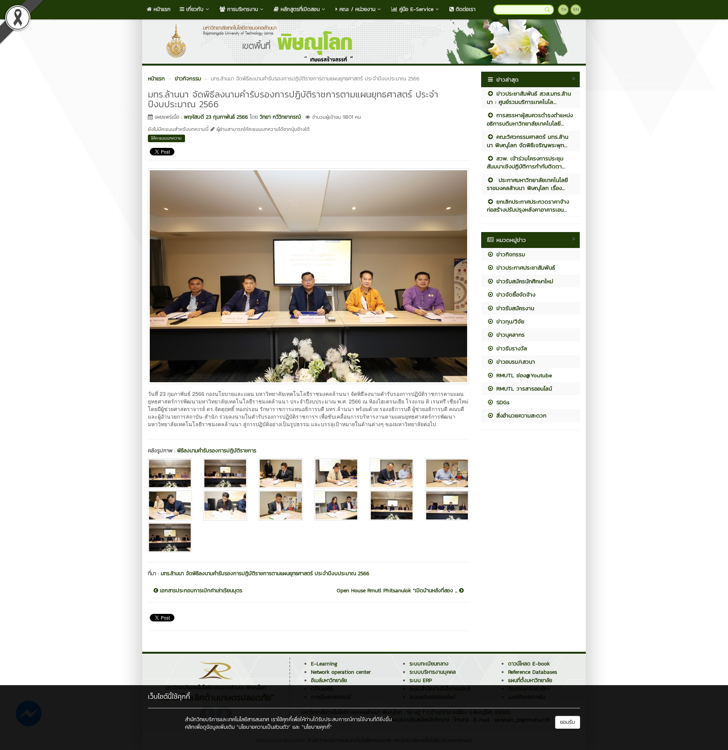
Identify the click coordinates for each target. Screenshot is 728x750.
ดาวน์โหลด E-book (529, 664)
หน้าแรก (161, 9)
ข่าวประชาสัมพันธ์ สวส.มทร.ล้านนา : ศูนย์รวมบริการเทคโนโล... (529, 97)
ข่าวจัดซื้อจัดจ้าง (514, 294)
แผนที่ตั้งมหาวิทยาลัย (530, 680)
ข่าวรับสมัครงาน (514, 308)
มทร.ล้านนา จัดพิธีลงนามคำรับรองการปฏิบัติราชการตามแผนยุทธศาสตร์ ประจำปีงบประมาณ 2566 (265, 573)
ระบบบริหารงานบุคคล (433, 672)
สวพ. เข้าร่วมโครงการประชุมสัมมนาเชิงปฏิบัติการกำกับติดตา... (526, 162)
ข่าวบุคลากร (509, 334)
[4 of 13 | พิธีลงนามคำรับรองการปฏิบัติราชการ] (336, 473)
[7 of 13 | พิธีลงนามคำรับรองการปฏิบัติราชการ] (170, 505)
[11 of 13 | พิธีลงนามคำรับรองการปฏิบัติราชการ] (392, 505)
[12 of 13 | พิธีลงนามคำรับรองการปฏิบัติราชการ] (447, 505)
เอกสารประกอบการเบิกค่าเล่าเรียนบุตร (200, 591)
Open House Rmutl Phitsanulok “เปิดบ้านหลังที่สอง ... (398, 591)
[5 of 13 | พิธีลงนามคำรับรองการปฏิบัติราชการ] (392, 473)
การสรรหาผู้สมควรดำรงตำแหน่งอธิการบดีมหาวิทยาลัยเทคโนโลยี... (530, 119)
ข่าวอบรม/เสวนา (514, 361)
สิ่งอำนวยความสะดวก (520, 415)
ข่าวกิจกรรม (509, 254)
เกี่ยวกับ (194, 9)
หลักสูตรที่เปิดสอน (299, 9)
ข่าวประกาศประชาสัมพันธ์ (524, 267)
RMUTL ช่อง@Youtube (523, 375)
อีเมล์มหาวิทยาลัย (329, 680)
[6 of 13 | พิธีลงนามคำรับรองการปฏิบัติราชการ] (447, 473)
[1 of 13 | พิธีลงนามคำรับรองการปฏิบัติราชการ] (170, 473)
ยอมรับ (567, 722)
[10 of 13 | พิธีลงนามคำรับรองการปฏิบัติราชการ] (336, 505)
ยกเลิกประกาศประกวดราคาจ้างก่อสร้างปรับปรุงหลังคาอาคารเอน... (528, 205)
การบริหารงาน (241, 9)
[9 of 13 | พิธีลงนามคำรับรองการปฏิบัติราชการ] (281, 505)
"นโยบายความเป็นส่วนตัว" (263, 727)
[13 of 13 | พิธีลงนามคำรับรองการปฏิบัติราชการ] (170, 537)
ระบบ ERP (421, 680)
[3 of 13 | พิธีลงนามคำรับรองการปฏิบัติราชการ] (281, 473)
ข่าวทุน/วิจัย (509, 321)
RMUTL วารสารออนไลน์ (523, 388)
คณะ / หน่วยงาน (356, 9)
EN (576, 9)
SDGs (502, 402)
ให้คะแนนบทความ (166, 138)
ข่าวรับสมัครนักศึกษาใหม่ (523, 281)
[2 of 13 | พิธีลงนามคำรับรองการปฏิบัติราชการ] (225, 473)
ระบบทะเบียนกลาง (429, 664)
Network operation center (341, 672)
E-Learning (324, 664)
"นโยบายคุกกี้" (317, 727)
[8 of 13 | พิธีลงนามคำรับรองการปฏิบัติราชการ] (225, 505)
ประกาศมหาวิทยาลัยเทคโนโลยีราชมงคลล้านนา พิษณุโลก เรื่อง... (527, 184)
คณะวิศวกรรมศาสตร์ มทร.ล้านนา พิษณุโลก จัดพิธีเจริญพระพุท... (527, 140)
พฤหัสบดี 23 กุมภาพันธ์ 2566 (216, 117)
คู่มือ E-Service (415, 9)
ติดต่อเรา (464, 9)
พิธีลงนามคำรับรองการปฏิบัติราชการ (216, 451)
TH (563, 9)
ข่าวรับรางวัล (510, 348)
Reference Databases (532, 672)
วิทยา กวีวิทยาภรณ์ (280, 117)
